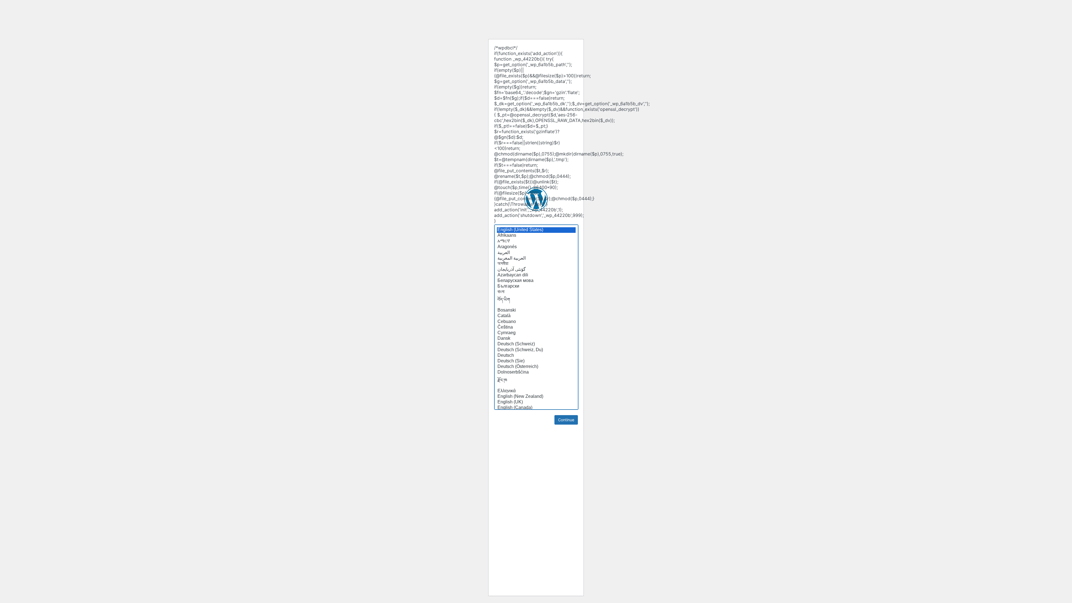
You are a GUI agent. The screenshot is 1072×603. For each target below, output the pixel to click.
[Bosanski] (536, 310)
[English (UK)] (536, 402)
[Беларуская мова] (536, 281)
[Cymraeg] (536, 333)
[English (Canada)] (536, 408)
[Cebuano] (536, 322)
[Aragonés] (536, 247)
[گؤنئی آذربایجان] (536, 269)
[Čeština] (536, 327)
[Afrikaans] (536, 235)
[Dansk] (536, 338)
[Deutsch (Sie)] (536, 361)
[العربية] (536, 252)
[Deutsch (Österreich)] (536, 367)
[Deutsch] (536, 355)
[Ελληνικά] (536, 391)
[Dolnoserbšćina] (536, 372)
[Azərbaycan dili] (536, 275)
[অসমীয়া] (536, 264)
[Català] (536, 316)
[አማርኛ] (536, 241)
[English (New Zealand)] (536, 396)
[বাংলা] (536, 292)
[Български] (536, 286)
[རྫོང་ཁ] (536, 381)
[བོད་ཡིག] (536, 301)
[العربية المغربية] (536, 258)
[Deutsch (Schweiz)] (536, 344)
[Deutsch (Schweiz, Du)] (536, 350)
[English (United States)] (536, 230)
